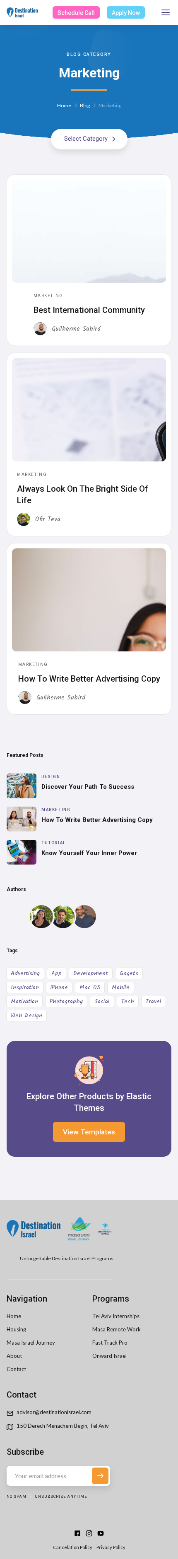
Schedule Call (76, 13)
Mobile (121, 987)
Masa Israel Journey (31, 1342)
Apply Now (126, 13)
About (14, 1355)
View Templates (89, 1132)
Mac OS (89, 987)
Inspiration (25, 987)
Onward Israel (109, 1355)
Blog (85, 105)
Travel (153, 1001)
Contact (16, 1369)
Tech (127, 1001)
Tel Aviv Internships (116, 1316)
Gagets (129, 973)
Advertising (25, 973)
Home (64, 105)
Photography (66, 1001)
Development (90, 973)
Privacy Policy (110, 1547)
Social (102, 1001)
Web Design (26, 1015)
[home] (22, 12)
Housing (16, 1329)
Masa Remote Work (116, 1329)
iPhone (59, 987)
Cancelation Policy (72, 1547)
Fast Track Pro (109, 1342)
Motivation (24, 1001)
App (56, 973)
